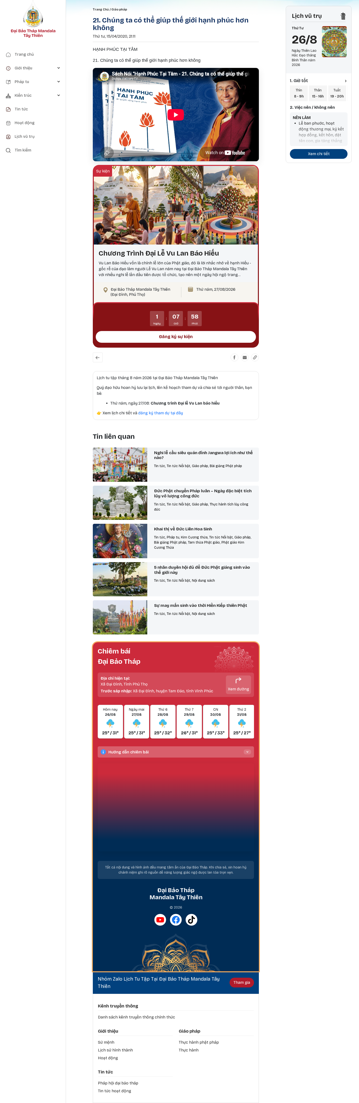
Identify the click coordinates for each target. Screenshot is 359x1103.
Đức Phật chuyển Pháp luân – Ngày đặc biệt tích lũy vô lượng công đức (203, 493)
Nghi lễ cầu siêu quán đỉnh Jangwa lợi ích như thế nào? (203, 455)
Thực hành (189, 1050)
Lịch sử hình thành (115, 1050)
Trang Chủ (101, 9)
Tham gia (241, 982)
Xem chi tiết (319, 153)
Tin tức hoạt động (114, 1091)
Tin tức (105, 1072)
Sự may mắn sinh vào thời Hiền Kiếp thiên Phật (200, 605)
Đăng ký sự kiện (176, 336)
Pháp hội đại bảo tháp (118, 1083)
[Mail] (245, 357)
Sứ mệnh (106, 1042)
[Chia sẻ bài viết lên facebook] (234, 357)
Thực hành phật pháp (199, 1042)
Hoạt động (108, 1058)
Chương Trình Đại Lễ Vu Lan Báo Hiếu (159, 253)
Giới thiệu (108, 1031)
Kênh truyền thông (118, 1006)
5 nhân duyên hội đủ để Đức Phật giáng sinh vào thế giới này (202, 570)
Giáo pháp (119, 9)
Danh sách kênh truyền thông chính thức (136, 1017)
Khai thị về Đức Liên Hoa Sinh (183, 529)
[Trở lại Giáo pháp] (98, 357)
